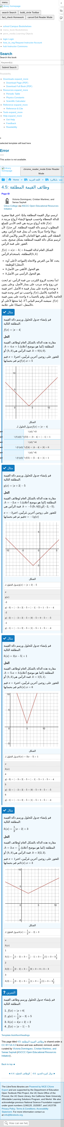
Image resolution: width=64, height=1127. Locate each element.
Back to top (7, 1064)
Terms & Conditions (25, 1108)
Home (15, 179)
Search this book (8, 57)
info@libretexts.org (13, 1115)
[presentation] (2, 219)
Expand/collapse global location (60, 179)
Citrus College (11, 206)
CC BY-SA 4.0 (9, 1045)
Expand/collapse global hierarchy (5, 180)
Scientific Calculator (15, 101)
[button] (11, 123)
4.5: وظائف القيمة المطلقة (30, 1041)
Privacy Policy (8, 1108)
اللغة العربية (34, 179)
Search (6, 1123)
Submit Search (9, 67)
